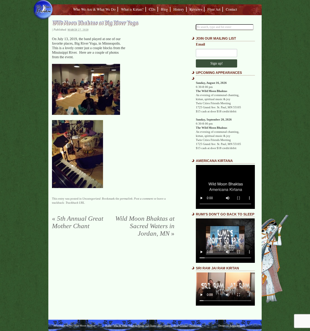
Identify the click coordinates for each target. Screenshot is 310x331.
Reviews (195, 9)
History (178, 9)
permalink (126, 198)
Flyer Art (213, 9)
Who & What (120, 325)
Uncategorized (91, 198)
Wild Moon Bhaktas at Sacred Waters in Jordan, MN (145, 226)
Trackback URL (75, 202)
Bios (175, 325)
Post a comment (143, 198)
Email (200, 44)
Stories (168, 325)
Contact (231, 9)
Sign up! (216, 63)
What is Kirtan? (132, 9)
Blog (164, 9)
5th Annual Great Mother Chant (77, 222)
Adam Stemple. (238, 325)
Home (108, 325)
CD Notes (151, 325)
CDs (152, 9)
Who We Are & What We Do (94, 9)
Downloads (195, 325)
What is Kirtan (136, 325)
